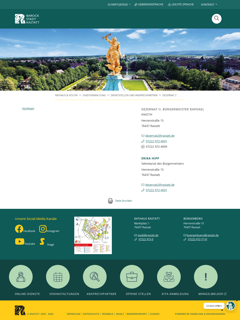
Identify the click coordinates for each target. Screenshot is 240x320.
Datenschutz (91, 313)
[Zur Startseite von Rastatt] (27, 19)
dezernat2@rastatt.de (160, 136)
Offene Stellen (138, 294)
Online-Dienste (27, 294)
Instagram (53, 231)
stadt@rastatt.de (148, 235)
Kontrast (207, 4)
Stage (50, 244)
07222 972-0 (146, 239)
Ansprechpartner (101, 294)
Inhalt (120, 313)
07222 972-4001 (156, 141)
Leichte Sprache (183, 4)
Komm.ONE (196, 313)
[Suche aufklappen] (217, 19)
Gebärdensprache (150, 4)
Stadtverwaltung (94, 95)
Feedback (107, 313)
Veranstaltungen (64, 294)
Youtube (29, 244)
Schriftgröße (117, 4)
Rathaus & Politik (66, 95)
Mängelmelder (211, 294)
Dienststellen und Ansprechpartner (134, 95)
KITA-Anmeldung (175, 294)
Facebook (29, 231)
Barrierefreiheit (137, 313)
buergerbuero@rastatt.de (203, 235)
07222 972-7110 (197, 239)
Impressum (73, 313)
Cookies (155, 313)
